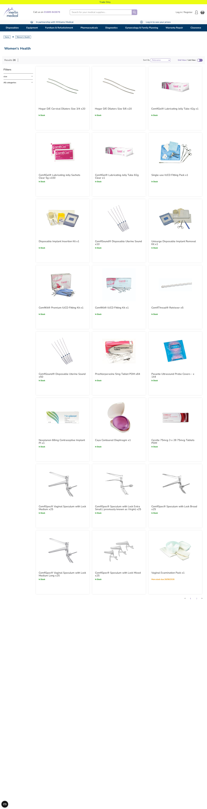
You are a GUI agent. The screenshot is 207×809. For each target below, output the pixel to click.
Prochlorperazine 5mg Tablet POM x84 (117, 374)
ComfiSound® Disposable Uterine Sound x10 (118, 243)
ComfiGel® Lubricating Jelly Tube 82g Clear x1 (117, 176)
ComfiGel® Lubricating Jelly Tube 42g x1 (175, 108)
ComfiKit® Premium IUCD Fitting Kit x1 (61, 307)
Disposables (12, 27)
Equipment (32, 27)
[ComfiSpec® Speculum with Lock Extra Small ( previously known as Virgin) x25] (119, 483)
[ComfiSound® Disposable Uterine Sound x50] (63, 351)
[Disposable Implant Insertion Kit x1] (63, 218)
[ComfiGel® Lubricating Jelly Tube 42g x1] (175, 85)
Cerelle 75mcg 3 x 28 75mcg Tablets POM (172, 441)
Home (7, 37)
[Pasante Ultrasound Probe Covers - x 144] (175, 351)
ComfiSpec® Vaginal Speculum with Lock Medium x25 (62, 508)
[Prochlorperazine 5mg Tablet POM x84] (119, 351)
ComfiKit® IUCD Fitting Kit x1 (112, 307)
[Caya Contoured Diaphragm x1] (119, 417)
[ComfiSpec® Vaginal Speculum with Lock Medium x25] (63, 483)
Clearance (196, 27)
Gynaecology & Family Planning (141, 27)
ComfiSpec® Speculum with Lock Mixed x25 (118, 574)
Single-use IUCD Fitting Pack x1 (169, 175)
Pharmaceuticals (89, 27)
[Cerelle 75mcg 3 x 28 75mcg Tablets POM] (175, 417)
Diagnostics (111, 27)
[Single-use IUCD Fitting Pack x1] (175, 152)
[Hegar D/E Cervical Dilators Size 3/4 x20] (62, 85)
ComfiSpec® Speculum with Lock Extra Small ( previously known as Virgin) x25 (118, 508)
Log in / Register (184, 12)
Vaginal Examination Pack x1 (168, 572)
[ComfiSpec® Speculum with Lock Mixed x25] (119, 550)
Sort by (146, 60)
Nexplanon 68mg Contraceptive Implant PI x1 (62, 441)
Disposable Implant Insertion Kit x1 (59, 241)
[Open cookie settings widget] (4, 804)
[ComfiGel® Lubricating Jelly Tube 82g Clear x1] (119, 152)
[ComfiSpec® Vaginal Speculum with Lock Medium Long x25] (63, 550)
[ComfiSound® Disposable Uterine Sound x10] (119, 218)
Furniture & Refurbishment (59, 27)
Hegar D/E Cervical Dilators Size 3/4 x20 (62, 108)
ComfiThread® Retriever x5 (167, 307)
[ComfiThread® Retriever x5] (175, 284)
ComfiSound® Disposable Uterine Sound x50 (62, 375)
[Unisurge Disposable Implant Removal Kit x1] (175, 218)
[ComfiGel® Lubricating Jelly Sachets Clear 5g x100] (63, 152)
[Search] (134, 12)
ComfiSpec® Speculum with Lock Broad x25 (174, 508)
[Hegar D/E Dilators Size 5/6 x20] (119, 85)
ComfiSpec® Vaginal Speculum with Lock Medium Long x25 (62, 574)
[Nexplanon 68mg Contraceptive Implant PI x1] (63, 417)
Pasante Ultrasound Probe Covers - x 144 (172, 375)
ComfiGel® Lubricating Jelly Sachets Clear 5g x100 (59, 176)
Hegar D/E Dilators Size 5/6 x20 (113, 108)
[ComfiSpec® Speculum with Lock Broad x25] (175, 483)
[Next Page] (203, 598)
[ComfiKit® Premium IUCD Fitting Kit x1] (63, 284)
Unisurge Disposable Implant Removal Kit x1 (173, 243)
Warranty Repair (174, 27)
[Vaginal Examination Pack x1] (175, 550)
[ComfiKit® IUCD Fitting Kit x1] (119, 284)
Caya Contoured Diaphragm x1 (113, 440)
